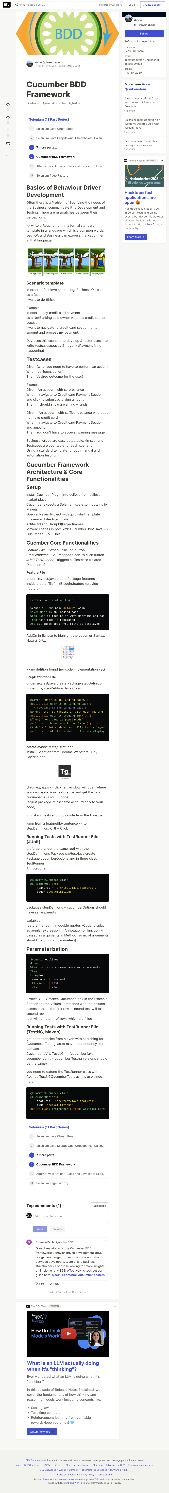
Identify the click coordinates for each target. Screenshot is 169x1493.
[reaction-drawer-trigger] (8, 106)
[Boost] (8, 143)
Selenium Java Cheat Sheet (141, 144)
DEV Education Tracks (77, 1465)
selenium (34, 103)
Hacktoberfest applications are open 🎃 (140, 197)
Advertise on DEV (115, 1465)
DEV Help (98, 1465)
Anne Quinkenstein (47, 62)
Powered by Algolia (109, 4)
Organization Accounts (140, 1465)
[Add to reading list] (8, 132)
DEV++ (48, 1465)
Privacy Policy (86, 1474)
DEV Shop (115, 1469)
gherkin (74, 103)
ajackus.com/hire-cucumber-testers (78, 1275)
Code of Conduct (58, 1292)
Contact (73, 1469)
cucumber (59, 103)
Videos (58, 1465)
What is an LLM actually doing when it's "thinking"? (63, 1366)
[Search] (17, 5)
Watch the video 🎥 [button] (42, 1431)
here (30, 1081)
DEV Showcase (48, 1469)
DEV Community (34, 1460)
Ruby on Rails (77, 1482)
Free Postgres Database (94, 1469)
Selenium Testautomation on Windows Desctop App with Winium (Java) (142, 125)
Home (18, 1465)
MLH (126, 1469)
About (62, 1469)
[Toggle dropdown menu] (105, 1240)
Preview (57, 1229)
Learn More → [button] (136, 237)
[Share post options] (8, 155)
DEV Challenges (32, 1465)
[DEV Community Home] (7, 4)
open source (63, 1479)
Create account (152, 4)
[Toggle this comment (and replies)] (29, 1248)
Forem (46, 1479)
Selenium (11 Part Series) (49, 119)
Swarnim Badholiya (48, 1242)
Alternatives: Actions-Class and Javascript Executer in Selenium (141, 104)
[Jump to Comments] (8, 119)
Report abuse (79, 1292)
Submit (40, 1229)
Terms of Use (105, 1474)
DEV (97, 1479)
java (46, 103)
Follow (144, 33)
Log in (132, 4)
